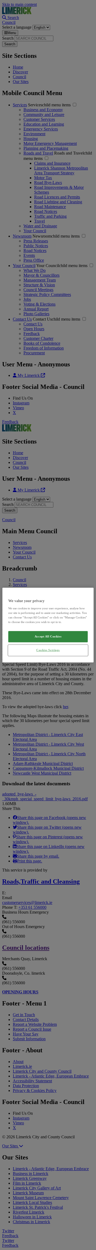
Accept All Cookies (48, 636)
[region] (48, 625)
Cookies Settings (48, 650)
